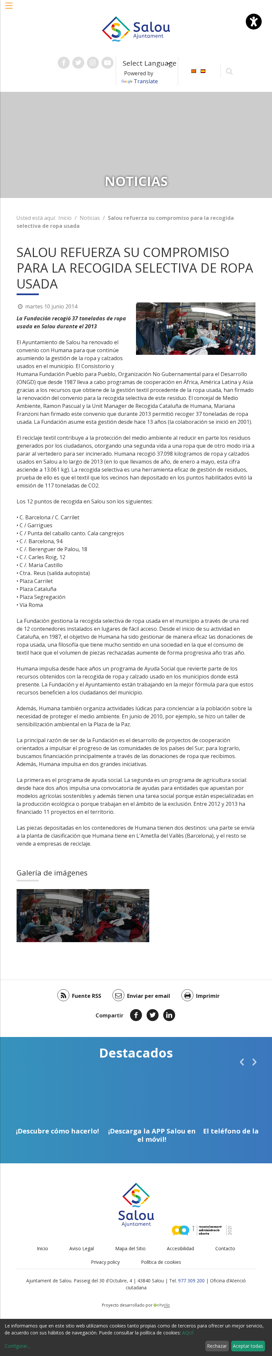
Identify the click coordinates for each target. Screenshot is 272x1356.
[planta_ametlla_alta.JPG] (116, 915)
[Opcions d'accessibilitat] (253, 21)
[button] (9, 9)
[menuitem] (194, 70)
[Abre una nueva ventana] (64, 63)
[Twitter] (153, 1015)
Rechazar (217, 1346)
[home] (136, 28)
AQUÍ (187, 1332)
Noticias (90, 218)
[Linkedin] (169, 1015)
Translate (146, 81)
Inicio (65, 218)
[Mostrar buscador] (229, 70)
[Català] (193, 70)
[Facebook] (136, 1015)
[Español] (203, 70)
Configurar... (17, 1346)
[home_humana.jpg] (50, 915)
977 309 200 (191, 1280)
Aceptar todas (248, 1346)
